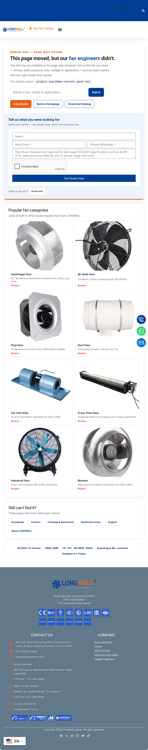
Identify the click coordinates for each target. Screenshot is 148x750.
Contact (35, 522)
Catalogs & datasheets (61, 522)
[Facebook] (61, 735)
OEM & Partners (102, 650)
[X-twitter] (66, 735)
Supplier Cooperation (104, 659)
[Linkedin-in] (72, 735)
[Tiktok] (88, 735)
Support (112, 522)
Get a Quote (21, 103)
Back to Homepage (48, 103)
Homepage (17, 522)
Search (96, 92)
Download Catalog (79, 103)
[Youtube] (83, 735)
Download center (91, 522)
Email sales (37, 191)
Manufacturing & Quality (106, 655)
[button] (123, 8)
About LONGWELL (21, 530)
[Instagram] (77, 735)
